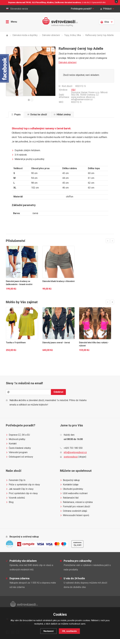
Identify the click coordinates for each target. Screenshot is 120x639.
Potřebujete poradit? (81, 8)
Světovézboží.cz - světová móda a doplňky (60, 21)
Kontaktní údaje (70, 484)
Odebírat (58, 392)
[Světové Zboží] (7, 35)
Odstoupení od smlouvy (21, 456)
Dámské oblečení (67, 62)
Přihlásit (107, 8)
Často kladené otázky (20, 448)
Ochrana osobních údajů (75, 511)
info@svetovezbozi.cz (75, 452)
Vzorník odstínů (17, 497)
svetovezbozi (71, 456)
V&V (73, 89)
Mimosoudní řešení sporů (76, 515)
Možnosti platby (17, 439)
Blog (11, 502)
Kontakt (13, 443)
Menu (14, 21)
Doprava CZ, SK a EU (19, 434)
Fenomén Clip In (17, 480)
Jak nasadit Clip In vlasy (21, 489)
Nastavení (48, 631)
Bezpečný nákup (71, 480)
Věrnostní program (18, 452)
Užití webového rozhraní (75, 493)
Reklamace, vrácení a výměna (78, 502)
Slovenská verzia (19, 8)
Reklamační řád (70, 497)
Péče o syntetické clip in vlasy (24, 484)
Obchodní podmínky (73, 489)
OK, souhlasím (69, 631)
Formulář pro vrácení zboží (76, 506)
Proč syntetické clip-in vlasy (23, 493)
